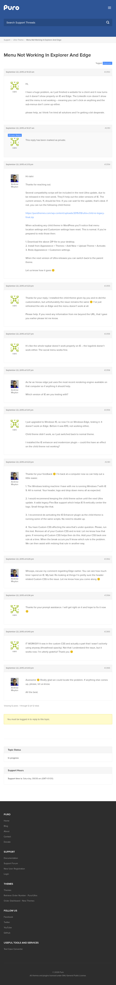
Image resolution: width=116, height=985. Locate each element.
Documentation (11, 858)
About (6, 831)
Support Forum (11, 863)
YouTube (8, 927)
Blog (6, 826)
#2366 (107, 668)
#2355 (107, 286)
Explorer (107, 63)
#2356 (107, 334)
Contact (7, 836)
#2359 (107, 410)
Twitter (7, 922)
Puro (62, 972)
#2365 (107, 631)
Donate (7, 842)
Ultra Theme (18, 40)
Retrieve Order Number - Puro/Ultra (20, 895)
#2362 (107, 559)
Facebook (8, 917)
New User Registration (14, 868)
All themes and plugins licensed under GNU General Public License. (58, 975)
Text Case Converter (13, 949)
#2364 (107, 595)
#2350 (107, 72)
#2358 (107, 370)
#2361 (107, 462)
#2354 (107, 164)
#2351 (107, 128)
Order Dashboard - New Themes (19, 901)
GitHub (7, 933)
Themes (7, 890)
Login (6, 874)
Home (6, 820)
